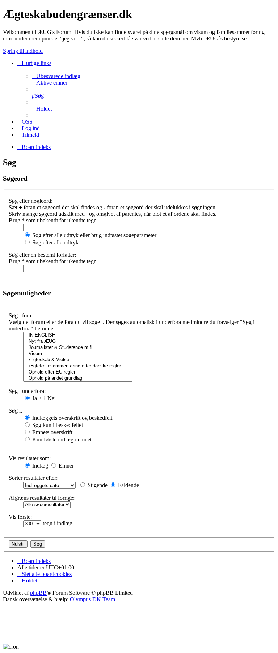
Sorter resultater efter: (33, 478)
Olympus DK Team (92, 599)
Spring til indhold (23, 51)
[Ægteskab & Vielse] (78, 360)
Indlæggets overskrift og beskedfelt (71, 418)
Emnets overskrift (51, 432)
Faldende (128, 485)
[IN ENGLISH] (78, 335)
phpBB (38, 593)
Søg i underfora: (27, 391)
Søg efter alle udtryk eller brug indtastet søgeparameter (93, 235)
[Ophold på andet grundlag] (78, 378)
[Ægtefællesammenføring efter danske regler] (78, 366)
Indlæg (39, 465)
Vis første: (20, 517)
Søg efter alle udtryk (55, 242)
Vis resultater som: (30, 458)
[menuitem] (56, 76)
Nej (51, 398)
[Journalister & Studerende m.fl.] (78, 348)
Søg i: (15, 410)
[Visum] (78, 354)
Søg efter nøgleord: (30, 201)
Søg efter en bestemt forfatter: (42, 255)
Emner (65, 465)
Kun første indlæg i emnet (61, 439)
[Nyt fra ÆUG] (78, 341)
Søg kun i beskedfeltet (57, 425)
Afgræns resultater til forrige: (42, 498)
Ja (34, 398)
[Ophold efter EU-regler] (78, 372)
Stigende (97, 485)
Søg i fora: (21, 315)
